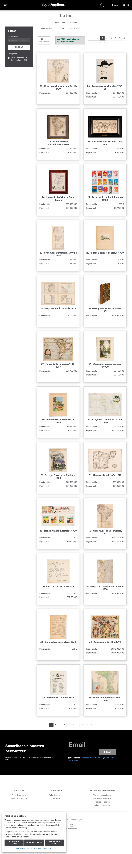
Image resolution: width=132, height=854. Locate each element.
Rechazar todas (54, 843)
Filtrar (19, 47)
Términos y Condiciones (91, 758)
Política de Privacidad (102, 798)
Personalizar (34, 843)
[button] (102, 5)
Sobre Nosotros (55, 795)
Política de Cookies (24, 848)
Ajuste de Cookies (102, 805)
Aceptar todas (14, 843)
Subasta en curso (19, 795)
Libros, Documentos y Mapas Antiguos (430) (19, 59)
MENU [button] (5, 5)
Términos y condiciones (102, 795)
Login (115, 5)
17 (95, 43)
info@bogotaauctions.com (67, 829)
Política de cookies (102, 802)
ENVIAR (107, 752)
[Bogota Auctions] (53, 5)
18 (100, 43)
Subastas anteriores (19, 798)
